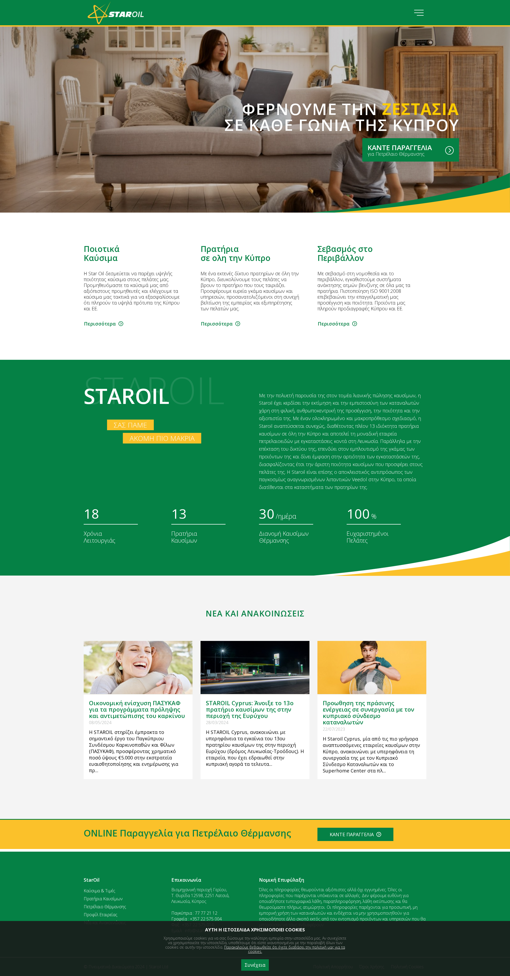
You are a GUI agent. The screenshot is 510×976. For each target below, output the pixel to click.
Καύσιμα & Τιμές (99, 891)
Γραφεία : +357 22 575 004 (196, 919)
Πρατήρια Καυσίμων (103, 899)
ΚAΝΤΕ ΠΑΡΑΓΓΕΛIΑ (353, 834)
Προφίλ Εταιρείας (100, 915)
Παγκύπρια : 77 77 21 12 (194, 913)
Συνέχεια (255, 965)
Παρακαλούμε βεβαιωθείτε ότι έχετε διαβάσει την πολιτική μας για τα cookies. (284, 949)
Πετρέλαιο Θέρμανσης (105, 907)
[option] (138, 286)
